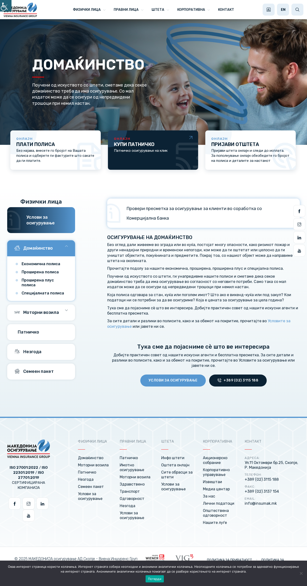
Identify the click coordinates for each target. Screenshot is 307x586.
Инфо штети (172, 458)
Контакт (226, 10)
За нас (209, 496)
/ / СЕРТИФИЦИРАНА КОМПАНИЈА (29, 477)
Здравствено (132, 484)
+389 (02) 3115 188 (241, 380)
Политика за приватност (230, 560)
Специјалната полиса (43, 293)
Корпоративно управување (216, 472)
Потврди (154, 579)
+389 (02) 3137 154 (262, 491)
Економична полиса (41, 264)
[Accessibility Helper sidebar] (6, 6)
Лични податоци (218, 503)
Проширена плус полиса (38, 282)
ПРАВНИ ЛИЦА (126, 10)
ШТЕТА (158, 10)
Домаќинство (37, 248)
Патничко (28, 332)
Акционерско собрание (215, 460)
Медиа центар (216, 489)
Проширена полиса (40, 272)
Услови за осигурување (173, 380)
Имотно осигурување (132, 467)
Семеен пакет (38, 371)
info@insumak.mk (261, 503)
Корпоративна (191, 10)
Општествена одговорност (216, 513)
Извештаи (212, 482)
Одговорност (132, 498)
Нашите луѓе (215, 522)
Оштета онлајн (175, 465)
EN (283, 9)
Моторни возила (40, 312)
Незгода (31, 351)
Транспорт (130, 491)
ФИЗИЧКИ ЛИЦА (87, 10)
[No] (301, 573)
